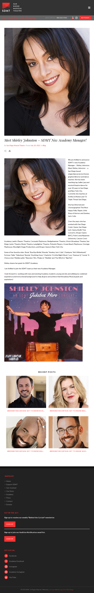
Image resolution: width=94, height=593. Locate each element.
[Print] (11, 150)
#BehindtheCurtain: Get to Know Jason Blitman (69, 451)
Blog (44, 145)
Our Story (10, 491)
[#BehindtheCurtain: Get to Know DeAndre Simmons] (26, 432)
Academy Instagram (16, 572)
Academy (9, 494)
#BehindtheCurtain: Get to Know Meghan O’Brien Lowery (69, 411)
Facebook (13, 556)
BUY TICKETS (85, 18)
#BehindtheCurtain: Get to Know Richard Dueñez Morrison (26, 411)
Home (8, 481)
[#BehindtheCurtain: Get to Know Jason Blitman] (69, 432)
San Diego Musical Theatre (15, 145)
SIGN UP (9, 524)
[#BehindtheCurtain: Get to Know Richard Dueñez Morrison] (26, 392)
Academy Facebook (16, 561)
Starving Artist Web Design (65, 589)
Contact (9, 501)
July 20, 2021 (35, 145)
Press (8, 498)
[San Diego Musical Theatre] (11, 7)
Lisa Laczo (52, 589)
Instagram (13, 566)
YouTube (12, 577)
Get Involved (11, 488)
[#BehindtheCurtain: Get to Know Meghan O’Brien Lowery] (69, 392)
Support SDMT (12, 484)
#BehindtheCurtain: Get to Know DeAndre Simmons (26, 451)
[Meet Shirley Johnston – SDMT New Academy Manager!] (47, 82)
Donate (9, 504)
